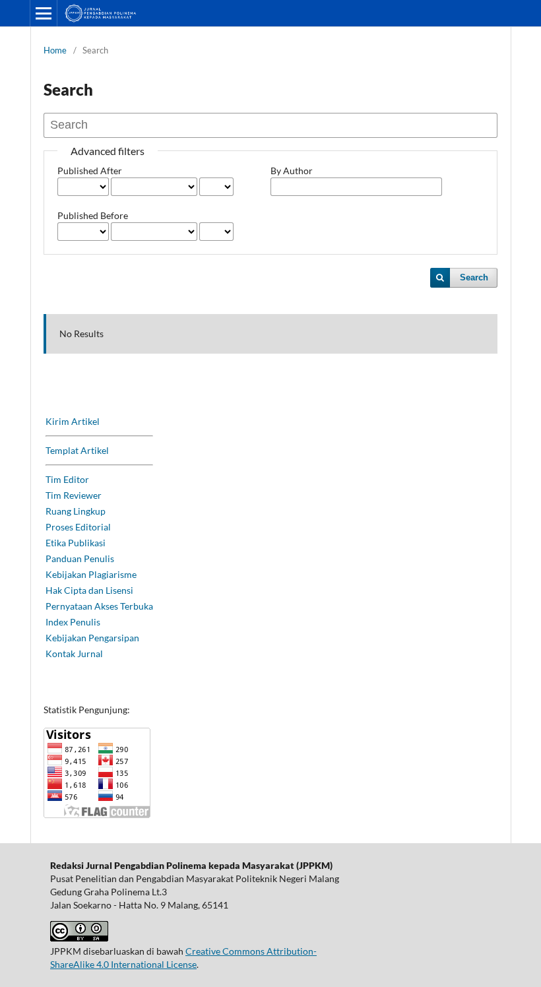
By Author (291, 170)
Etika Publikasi (76, 542)
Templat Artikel (77, 450)
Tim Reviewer (74, 495)
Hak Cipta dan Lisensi (89, 590)
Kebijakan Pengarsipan (92, 637)
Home (55, 50)
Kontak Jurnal (74, 653)
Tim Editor (67, 479)
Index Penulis (73, 621)
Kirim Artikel (73, 421)
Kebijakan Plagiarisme (91, 574)
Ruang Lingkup (76, 511)
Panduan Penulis (80, 558)
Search (474, 277)
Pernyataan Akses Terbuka (99, 606)
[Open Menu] (43, 13)
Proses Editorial (78, 526)
